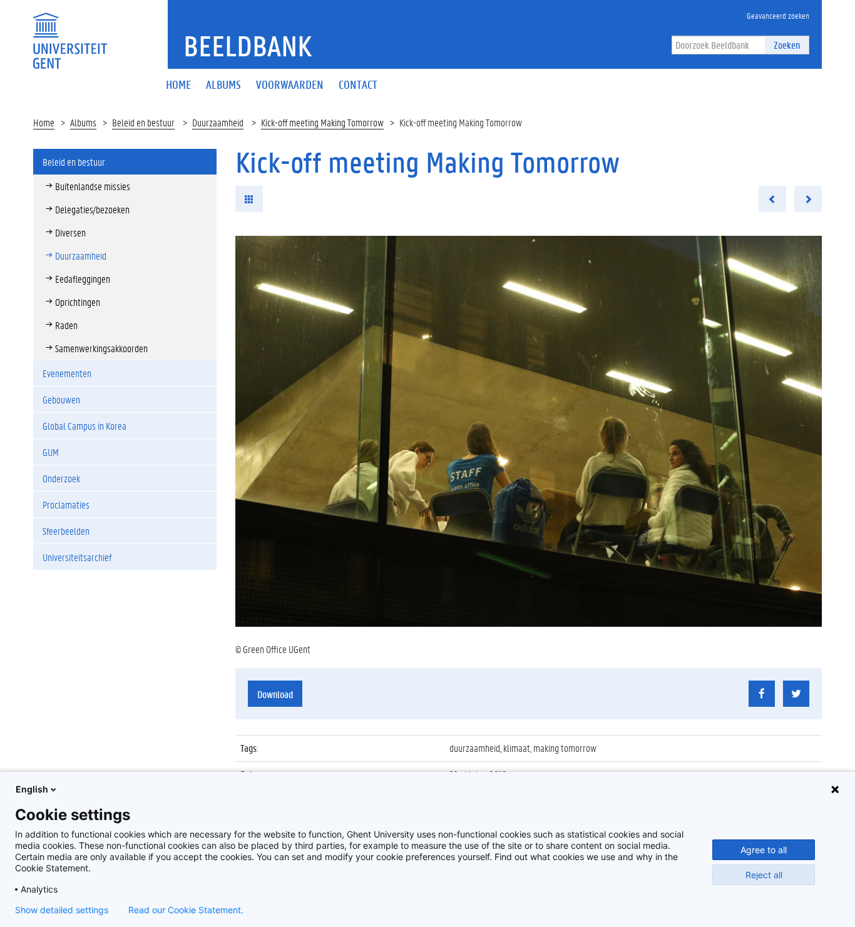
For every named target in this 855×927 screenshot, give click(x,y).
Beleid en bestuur (143, 122)
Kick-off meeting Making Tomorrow (322, 122)
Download (275, 694)
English (32, 789)
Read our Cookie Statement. (185, 910)
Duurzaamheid (217, 122)
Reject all (763, 874)
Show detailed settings (61, 910)
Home (43, 122)
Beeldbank (247, 45)
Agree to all (763, 849)
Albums (83, 122)
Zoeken (787, 44)
